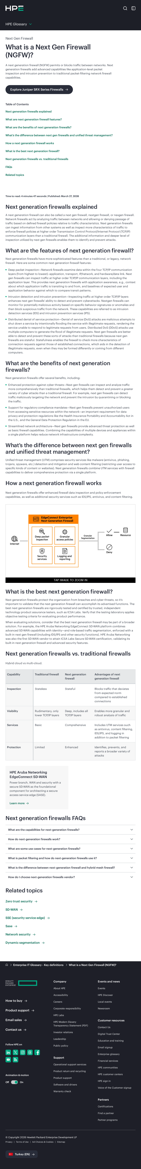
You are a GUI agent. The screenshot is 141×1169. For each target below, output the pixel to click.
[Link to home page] (7, 965)
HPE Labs (58, 1015)
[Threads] (30, 1052)
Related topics (15, 175)
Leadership (59, 1039)
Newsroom (104, 1008)
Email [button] (14, 1020)
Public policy (60, 1045)
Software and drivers (65, 1084)
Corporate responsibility (67, 1008)
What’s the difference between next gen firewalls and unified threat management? (59, 135)
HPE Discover (105, 995)
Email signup (105, 1047)
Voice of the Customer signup (114, 1087)
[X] (15, 1052)
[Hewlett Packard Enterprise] (14, 8)
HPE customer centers (110, 1074)
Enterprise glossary (109, 1054)
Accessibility (60, 995)
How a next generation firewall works (30, 143)
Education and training (111, 1040)
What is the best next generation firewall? (32, 151)
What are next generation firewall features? (34, 119)
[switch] (12, 1082)
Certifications (105, 1106)
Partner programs (108, 1119)
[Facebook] (37, 1052)
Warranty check (62, 1091)
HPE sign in (104, 1081)
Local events (105, 1001)
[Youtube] (8, 1059)
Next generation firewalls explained (29, 111)
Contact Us (104, 1027)
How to (14, 1001)
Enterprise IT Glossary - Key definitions (38, 965)
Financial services (108, 1060)
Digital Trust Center (109, 1034)
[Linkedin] (8, 1052)
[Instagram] (22, 1052)
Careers (57, 1001)
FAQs (9, 167)
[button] (125, 8)
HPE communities (108, 1067)
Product (17, 1010)
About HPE (59, 988)
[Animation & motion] (14, 1082)
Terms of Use (22, 1142)
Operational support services (69, 1064)
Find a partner (106, 1113)
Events (101, 988)
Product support (62, 1077)
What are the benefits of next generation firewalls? (38, 127)
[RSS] (15, 1059)
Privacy (9, 1142)
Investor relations (63, 1032)
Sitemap (61, 1142)
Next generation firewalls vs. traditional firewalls (37, 159)
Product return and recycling (69, 1071)
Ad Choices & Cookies (42, 1142)
